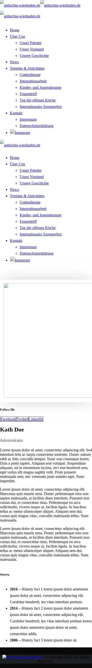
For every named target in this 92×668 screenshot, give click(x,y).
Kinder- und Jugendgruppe (40, 87)
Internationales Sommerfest (41, 107)
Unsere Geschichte (34, 55)
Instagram (22, 133)
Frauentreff (28, 94)
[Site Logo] (20, 145)
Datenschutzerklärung (36, 126)
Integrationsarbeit (33, 81)
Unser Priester (30, 43)
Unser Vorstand (32, 49)
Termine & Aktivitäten (27, 68)
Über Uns (17, 36)
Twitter (22, 419)
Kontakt (16, 113)
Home (14, 30)
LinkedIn (36, 419)
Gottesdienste (30, 75)
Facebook (8, 419)
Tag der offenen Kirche (38, 100)
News (14, 62)
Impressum (28, 119)
